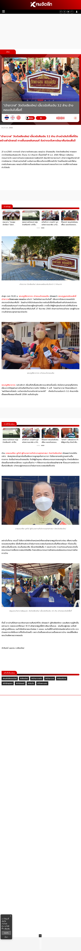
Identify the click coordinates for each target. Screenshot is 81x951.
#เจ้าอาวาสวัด (36, 678)
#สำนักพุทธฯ (8, 683)
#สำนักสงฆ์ (20, 683)
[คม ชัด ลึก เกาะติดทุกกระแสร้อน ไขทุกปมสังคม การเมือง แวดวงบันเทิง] (40, 5)
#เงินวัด (31, 683)
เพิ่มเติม (7, 929)
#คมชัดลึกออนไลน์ (10, 678)
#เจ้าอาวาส (49, 678)
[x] (64, 12)
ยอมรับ (6, 933)
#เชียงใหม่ (24, 678)
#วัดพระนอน (42, 683)
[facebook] (60, 12)
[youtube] (68, 12)
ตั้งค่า (6, 937)
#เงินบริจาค (61, 678)
